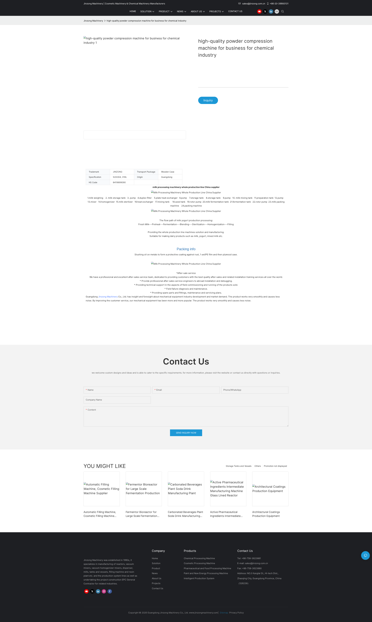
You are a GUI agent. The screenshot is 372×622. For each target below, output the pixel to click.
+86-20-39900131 (279, 3)
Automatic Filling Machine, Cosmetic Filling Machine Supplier (100, 514)
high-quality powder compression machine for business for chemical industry (146, 20)
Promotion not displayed (275, 466)
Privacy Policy (236, 612)
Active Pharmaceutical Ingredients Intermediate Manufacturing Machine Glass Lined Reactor (225, 514)
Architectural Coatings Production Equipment (266, 513)
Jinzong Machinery (93, 20)
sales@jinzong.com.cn (253, 3)
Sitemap (223, 612)
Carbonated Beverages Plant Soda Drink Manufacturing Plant (185, 514)
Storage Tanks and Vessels (238, 466)
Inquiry (208, 100)
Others (257, 466)
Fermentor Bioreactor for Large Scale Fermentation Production (141, 514)
